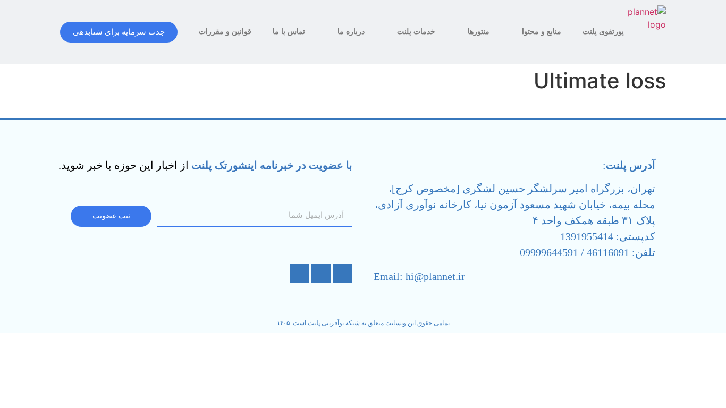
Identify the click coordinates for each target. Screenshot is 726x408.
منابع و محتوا (541, 32)
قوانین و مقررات (225, 32)
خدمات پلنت (416, 32)
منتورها (478, 32)
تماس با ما (289, 32)
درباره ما (351, 32)
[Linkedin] (299, 273)
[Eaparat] (321, 273)
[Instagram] (342, 273)
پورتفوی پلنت (603, 32)
